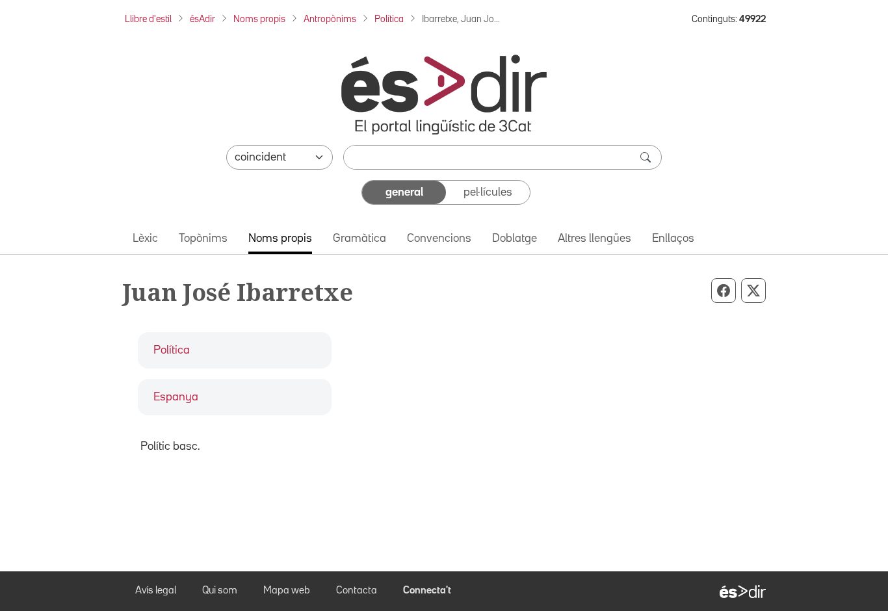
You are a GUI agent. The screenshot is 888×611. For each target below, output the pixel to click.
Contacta (356, 590)
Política (389, 19)
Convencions (439, 238)
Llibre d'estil (148, 19)
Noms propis (259, 19)
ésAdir (202, 19)
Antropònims (330, 19)
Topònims (203, 238)
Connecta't (427, 590)
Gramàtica (359, 238)
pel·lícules (488, 192)
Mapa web (286, 590)
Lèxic (145, 238)
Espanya (175, 397)
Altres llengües (594, 238)
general (404, 192)
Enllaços (673, 238)
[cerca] (647, 157)
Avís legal (155, 590)
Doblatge (514, 238)
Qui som (219, 590)
